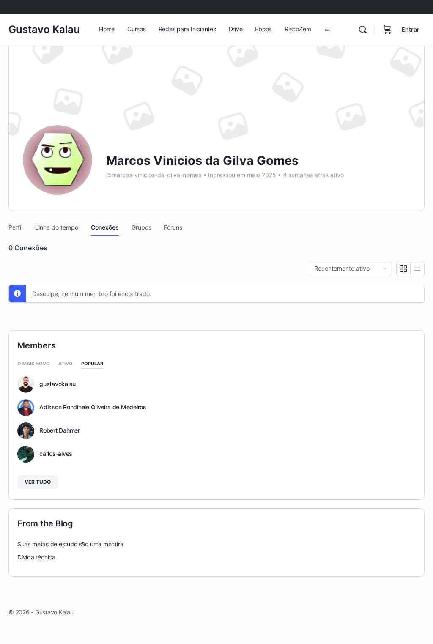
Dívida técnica (36, 557)
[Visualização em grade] (404, 268)
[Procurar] (362, 30)
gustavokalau (57, 384)
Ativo (65, 364)
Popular (92, 364)
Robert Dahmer (59, 430)
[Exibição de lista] (417, 268)
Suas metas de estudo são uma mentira (70, 544)
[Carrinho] (387, 30)
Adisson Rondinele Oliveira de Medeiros (92, 407)
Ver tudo (38, 482)
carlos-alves (55, 453)
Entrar (410, 29)
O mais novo (33, 364)
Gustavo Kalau (44, 29)
